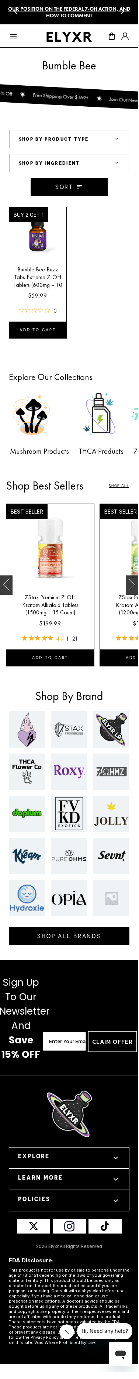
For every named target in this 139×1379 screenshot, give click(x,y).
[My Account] (125, 38)
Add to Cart (38, 329)
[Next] (122, 12)
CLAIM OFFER (112, 1041)
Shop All (119, 486)
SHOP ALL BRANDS (69, 936)
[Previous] (15, 12)
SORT (64, 186)
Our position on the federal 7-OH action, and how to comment (69, 12)
